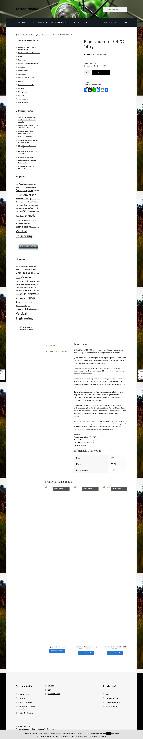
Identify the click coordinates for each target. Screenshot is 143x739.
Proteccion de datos (26, 713)
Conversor (28, 195)
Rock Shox (20, 216)
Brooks (20, 56)
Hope (30, 202)
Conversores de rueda (26, 85)
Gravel (20, 81)
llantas (22, 205)
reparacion (34, 211)
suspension (23, 223)
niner (17, 208)
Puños (17, 211)
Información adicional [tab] (56, 352)
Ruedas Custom (31, 220)
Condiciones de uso (25, 702)
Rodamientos (23, 71)
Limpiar (104, 65)
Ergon (38, 199)
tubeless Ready (35, 227)
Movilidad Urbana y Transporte (29, 53)
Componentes (46, 35)
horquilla (35, 202)
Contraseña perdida (113, 702)
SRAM (18, 223)
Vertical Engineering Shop (60, 22)
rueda (32, 215)
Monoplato (34, 205)
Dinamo (97, 87)
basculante (29, 187)
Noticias (51, 686)
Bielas (35, 187)
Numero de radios (90, 63)
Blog (32, 22)
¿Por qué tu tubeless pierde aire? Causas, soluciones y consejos (27, 120)
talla (29, 223)
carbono (36, 190)
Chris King (18, 195)
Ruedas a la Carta (54, 694)
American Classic (32, 184)
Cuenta (85, 22)
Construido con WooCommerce (43, 729)
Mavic (27, 205)
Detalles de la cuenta (113, 698)
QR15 (26, 211)
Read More (115, 733)
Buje (92, 87)
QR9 (21, 211)
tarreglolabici (23, 226)
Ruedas (20, 220)
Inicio (20, 35)
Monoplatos (22, 92)
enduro (34, 199)
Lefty (17, 205)
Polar (31, 208)
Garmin (18, 202)
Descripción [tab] (50, 346)
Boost (19, 190)
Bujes (30, 190)
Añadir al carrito (101, 73)
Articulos (41, 22)
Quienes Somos (21, 22)
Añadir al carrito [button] (57, 651)
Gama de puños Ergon (25, 136)
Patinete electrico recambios (28, 63)
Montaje (21, 95)
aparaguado (21, 187)
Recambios (22, 60)
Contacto (76, 22)
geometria (24, 202)
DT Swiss (25, 199)
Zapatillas (21, 88)
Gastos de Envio (111, 706)
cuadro (19, 199)
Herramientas (23, 102)
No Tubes (21, 208)
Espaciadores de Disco (26, 78)
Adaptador (23, 184)
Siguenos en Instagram (26, 157)
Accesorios (22, 74)
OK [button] (109, 733)
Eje (31, 199)
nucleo (27, 208)
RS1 (25, 216)
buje (25, 190)
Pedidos (109, 694)
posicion (36, 208)
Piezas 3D (21, 67)
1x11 (17, 184)
